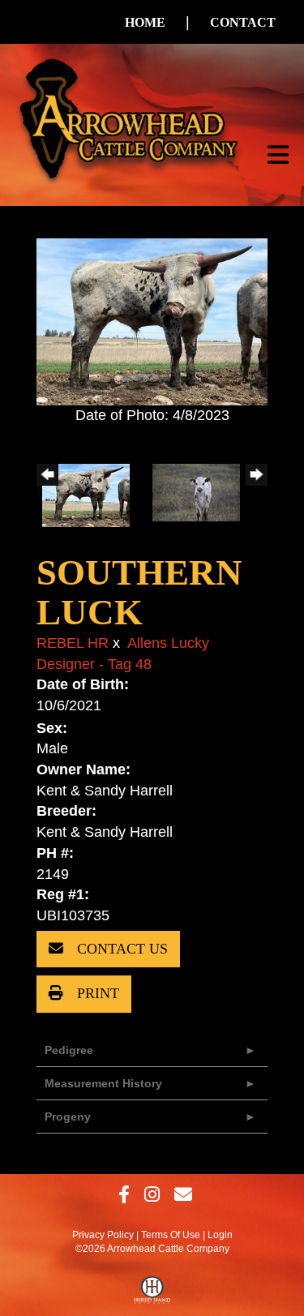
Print (96, 993)
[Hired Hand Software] (152, 1294)
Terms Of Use (170, 1235)
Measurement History (103, 1083)
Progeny (68, 1116)
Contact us (120, 949)
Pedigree (69, 1050)
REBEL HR (72, 643)
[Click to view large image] (152, 321)
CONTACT (243, 22)
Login (220, 1235)
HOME (145, 22)
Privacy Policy (103, 1235)
